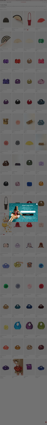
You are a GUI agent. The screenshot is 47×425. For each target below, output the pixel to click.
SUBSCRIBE (28, 214)
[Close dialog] (37, 204)
